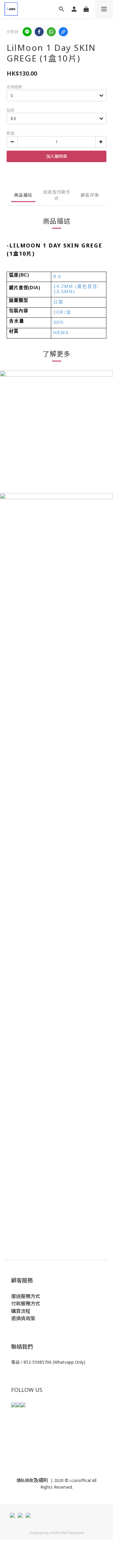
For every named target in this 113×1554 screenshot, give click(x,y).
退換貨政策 (23, 1318)
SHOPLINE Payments (67, 1532)
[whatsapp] (51, 31)
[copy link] (63, 31)
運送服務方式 (25, 1296)
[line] (27, 31)
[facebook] (39, 31)
